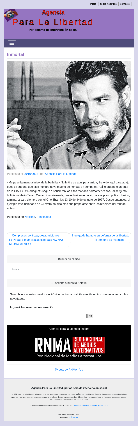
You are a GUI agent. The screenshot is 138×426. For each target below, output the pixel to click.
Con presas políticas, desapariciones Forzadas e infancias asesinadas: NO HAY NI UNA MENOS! (36, 240)
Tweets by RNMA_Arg (69, 369)
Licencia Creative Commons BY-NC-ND (90, 406)
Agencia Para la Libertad (61, 173)
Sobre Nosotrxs (108, 4)
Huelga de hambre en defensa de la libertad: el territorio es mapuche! (100, 237)
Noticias (30, 216)
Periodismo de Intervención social (53, 30)
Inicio (93, 4)
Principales (43, 216)
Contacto (125, 4)
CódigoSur (74, 417)
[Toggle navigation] (12, 43)
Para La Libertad (53, 22)
